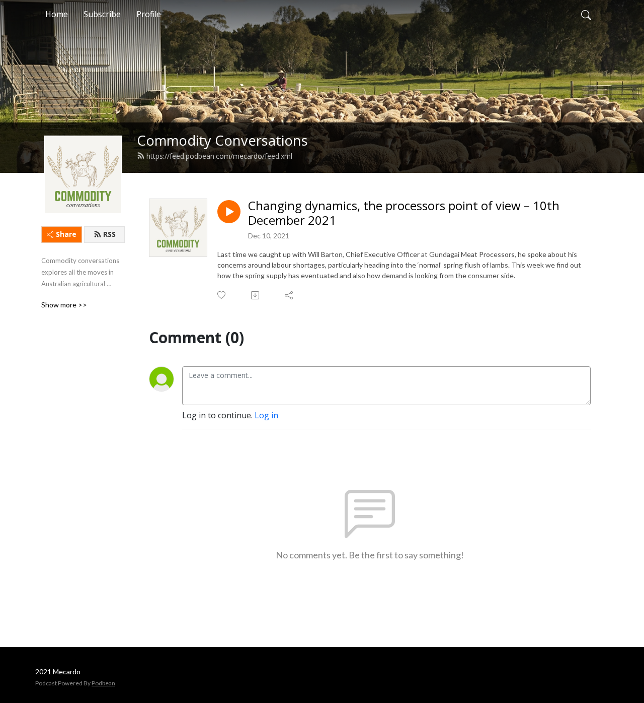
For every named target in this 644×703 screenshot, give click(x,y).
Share (66, 234)
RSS (109, 234)
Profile (148, 14)
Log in (266, 415)
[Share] (289, 295)
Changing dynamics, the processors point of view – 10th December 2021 (403, 213)
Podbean (103, 683)
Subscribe (102, 14)
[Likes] (222, 295)
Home (56, 14)
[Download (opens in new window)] (256, 295)
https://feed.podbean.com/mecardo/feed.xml (219, 156)
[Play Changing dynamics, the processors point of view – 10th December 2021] (228, 211)
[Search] (586, 14)
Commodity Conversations (222, 140)
